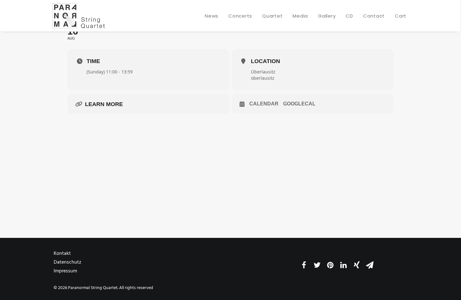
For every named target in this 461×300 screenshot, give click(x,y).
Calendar (263, 103)
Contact (374, 16)
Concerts (240, 16)
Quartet (272, 16)
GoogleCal (299, 103)
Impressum (65, 271)
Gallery (327, 16)
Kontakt (62, 253)
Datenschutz (67, 262)
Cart (400, 16)
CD (349, 16)
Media (300, 16)
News (211, 16)
